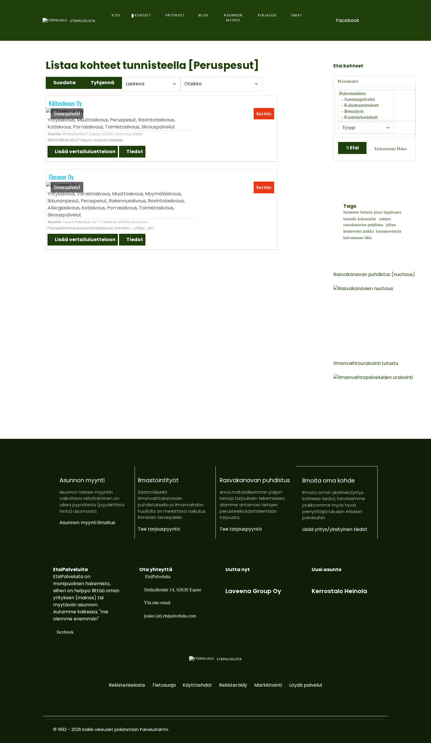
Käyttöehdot (197, 685)
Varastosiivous (93, 193)
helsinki (349, 219)
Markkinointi (268, 685)
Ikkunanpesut (63, 200)
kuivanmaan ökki (357, 238)
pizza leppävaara (387, 212)
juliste (391, 225)
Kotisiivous (59, 126)
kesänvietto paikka (358, 231)
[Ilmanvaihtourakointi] (377, 401)
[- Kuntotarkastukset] (366, 118)
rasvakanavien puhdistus (363, 225)
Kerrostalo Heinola (339, 591)
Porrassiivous (88, 126)
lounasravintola (388, 231)
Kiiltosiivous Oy (65, 103)
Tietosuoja (164, 685)
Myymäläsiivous (163, 193)
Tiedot (134, 151)
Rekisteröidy (233, 685)
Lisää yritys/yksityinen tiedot (334, 529)
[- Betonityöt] (366, 112)
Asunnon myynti (82, 480)
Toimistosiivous (122, 126)
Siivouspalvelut (158, 126)
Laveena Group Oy (253, 591)
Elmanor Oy (61, 176)
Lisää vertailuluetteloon (85, 151)
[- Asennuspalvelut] (366, 100)
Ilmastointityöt (158, 480)
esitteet (384, 219)
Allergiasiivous (63, 207)
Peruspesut (123, 119)
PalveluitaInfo (154, 729)
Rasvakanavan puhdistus (255, 480)
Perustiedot (348, 81)
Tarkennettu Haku (390, 148)
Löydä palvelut (306, 685)
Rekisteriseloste (127, 685)
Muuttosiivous (92, 119)
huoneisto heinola (357, 212)
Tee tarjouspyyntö (159, 529)
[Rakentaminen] (366, 94)
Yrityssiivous (61, 119)
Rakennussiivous (127, 200)
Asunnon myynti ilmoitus (87, 522)
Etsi (354, 147)
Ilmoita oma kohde (328, 481)
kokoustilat (367, 219)
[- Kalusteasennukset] (366, 106)
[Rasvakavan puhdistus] (377, 312)
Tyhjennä (102, 82)
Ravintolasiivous (156, 119)
